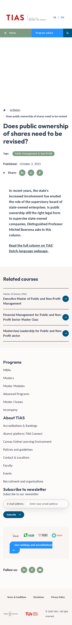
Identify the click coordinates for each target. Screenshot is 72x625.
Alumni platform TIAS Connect (22, 434)
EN (62, 17)
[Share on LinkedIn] (22, 173)
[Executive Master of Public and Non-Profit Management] (36, 298)
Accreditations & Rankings (20, 426)
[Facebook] (32, 570)
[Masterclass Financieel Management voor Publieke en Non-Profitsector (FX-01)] (36, 317)
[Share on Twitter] (31, 173)
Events (7, 473)
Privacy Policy (58, 597)
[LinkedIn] (24, 570)
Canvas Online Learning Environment (27, 442)
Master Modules (14, 386)
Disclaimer (38, 597)
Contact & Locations (16, 457)
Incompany (10, 410)
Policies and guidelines (18, 449)
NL (54, 17)
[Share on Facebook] (40, 173)
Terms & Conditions (16, 597)
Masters (8, 378)
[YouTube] (40, 570)
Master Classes (13, 402)
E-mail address (15, 504)
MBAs (7, 370)
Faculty (7, 465)
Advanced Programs (16, 394)
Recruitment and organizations (23, 481)
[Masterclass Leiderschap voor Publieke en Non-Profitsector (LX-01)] (36, 333)
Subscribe (11, 514)
